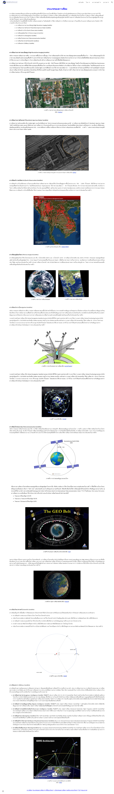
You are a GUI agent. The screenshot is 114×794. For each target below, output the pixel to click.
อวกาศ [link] (105, 2)
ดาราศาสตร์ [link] (95, 2)
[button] (112, 2)
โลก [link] (87, 2)
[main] (57, 27)
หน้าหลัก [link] (81, 2)
